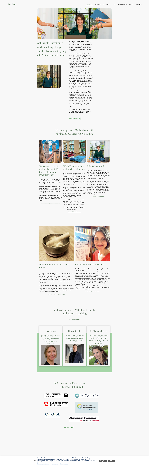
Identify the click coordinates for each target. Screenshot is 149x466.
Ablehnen (111, 461)
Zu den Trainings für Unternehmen (50, 203)
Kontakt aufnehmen (74, 118)
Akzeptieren (103, 461)
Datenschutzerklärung (43, 464)
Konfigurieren (64, 464)
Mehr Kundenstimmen (74, 319)
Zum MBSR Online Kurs (74, 212)
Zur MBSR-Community (98, 196)
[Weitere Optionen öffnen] (145, 4)
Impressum (55, 464)
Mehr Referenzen (68, 427)
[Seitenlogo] (13, 6)
